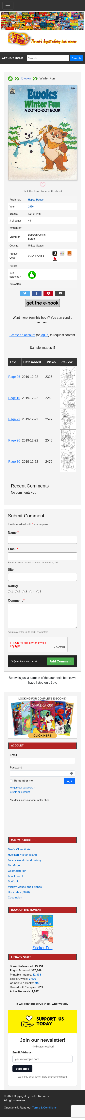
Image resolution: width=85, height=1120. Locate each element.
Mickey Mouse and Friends (25, 886)
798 (37, 982)
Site (11, 569)
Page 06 (14, 376)
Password (16, 767)
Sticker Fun (43, 948)
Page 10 (14, 398)
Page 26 (14, 440)
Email (13, 549)
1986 (31, 206)
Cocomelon (15, 897)
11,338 (37, 974)
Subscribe (22, 1068)
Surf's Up (13, 881)
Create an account (22, 335)
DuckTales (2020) (19, 892)
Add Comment (60, 661)
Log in (69, 781)
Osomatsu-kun (17, 870)
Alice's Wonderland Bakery (24, 860)
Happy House (35, 199)
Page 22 (14, 419)
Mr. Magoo (14, 865)
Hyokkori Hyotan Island (22, 854)
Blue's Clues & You (19, 849)
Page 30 (14, 461)
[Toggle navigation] (7, 6)
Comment (16, 600)
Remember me (23, 780)
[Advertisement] (42, 819)
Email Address (22, 1052)
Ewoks (26, 78)
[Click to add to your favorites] (43, 185)
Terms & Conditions (44, 1107)
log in (44, 335)
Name (13, 532)
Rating (13, 586)
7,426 (32, 978)
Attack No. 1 (15, 876)
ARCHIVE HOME (12, 58)
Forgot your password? (22, 787)
